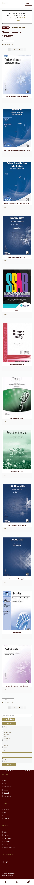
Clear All (9, 723)
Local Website (7, 796)
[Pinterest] (7, 862)
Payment (6, 835)
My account (6, 809)
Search (17, 882)
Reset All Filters (8, 719)
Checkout (6, 818)
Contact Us (6, 793)
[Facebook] (3, 862)
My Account (5, 882)
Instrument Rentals (8, 786)
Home (4, 27)
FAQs (5, 832)
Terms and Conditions (9, 847)
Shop (8, 27)
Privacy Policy (7, 838)
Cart (5, 815)
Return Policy (7, 841)
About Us (6, 790)
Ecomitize (10, 875)
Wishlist (6, 812)
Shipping (6, 844)
